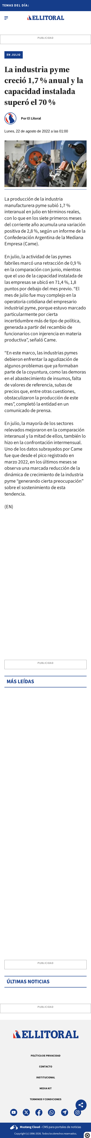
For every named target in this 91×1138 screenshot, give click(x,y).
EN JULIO (14, 55)
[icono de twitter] (26, 1112)
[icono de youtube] (13, 1112)
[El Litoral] (45, 17)
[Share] (81, 1105)
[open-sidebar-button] (6, 17)
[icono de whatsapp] (51, 1112)
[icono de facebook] (38, 1112)
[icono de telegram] (64, 1112)
